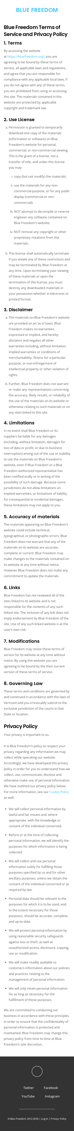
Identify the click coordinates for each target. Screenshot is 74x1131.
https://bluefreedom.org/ (25, 56)
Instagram (52, 1096)
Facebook (50, 1088)
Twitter (28, 1088)
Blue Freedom (18, 1118)
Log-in (44, 1118)
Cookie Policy (59, 792)
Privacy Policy (58, 1118)
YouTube (28, 1096)
